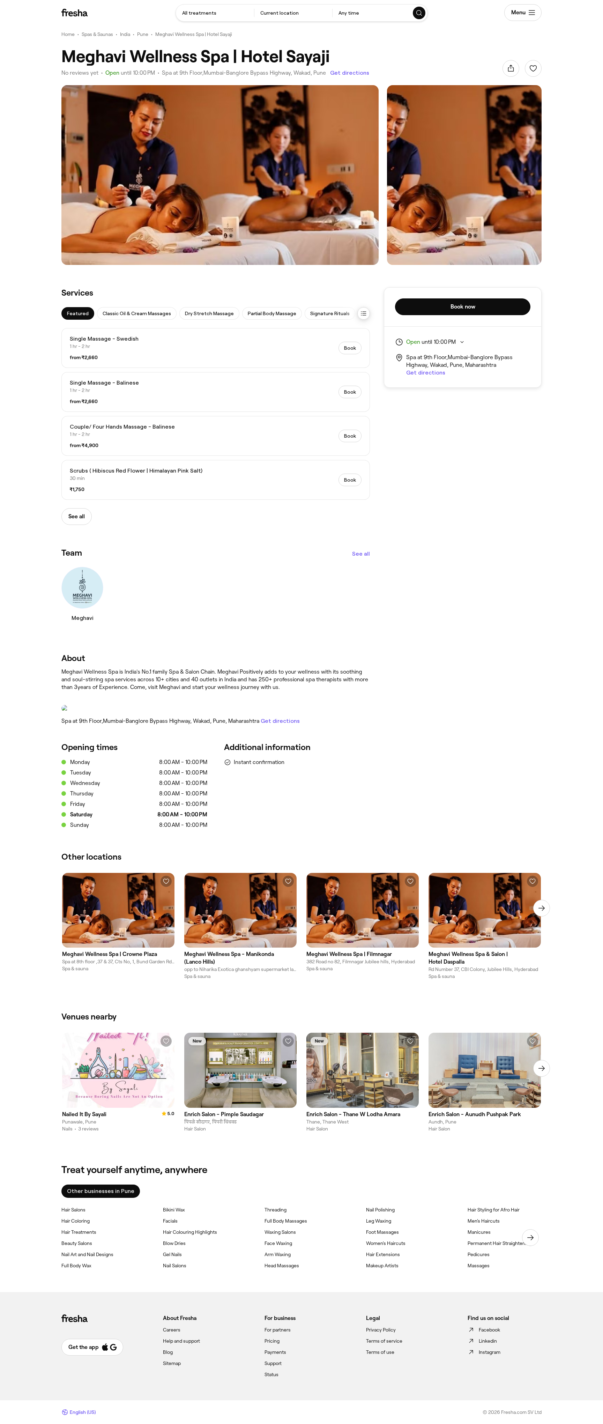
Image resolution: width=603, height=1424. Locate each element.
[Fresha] (74, 12)
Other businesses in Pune (100, 1191)
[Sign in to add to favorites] (533, 68)
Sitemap (172, 1363)
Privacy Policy (381, 1330)
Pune (142, 34)
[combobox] (214, 13)
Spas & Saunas (97, 34)
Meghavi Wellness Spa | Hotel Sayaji (193, 34)
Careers (171, 1330)
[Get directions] (215, 708)
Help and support (181, 1341)
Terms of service (384, 1341)
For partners (278, 1330)
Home (68, 34)
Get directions (349, 73)
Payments (275, 1352)
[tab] (77, 313)
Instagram (489, 1352)
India (125, 34)
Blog (168, 1352)
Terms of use (380, 1352)
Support (273, 1363)
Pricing (272, 1341)
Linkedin (488, 1341)
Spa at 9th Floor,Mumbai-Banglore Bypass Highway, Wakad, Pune (244, 73)
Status (271, 1374)
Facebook (489, 1330)
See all (361, 554)
